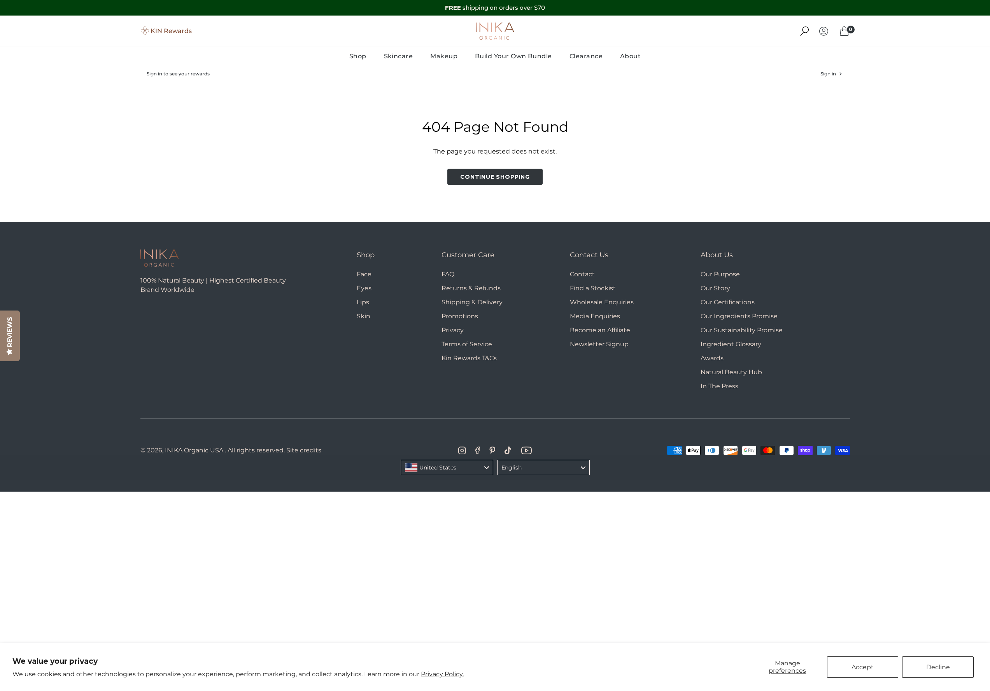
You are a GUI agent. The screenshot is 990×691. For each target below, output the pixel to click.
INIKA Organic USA (194, 450)
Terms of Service (467, 344)
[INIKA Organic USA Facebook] (477, 450)
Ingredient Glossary (731, 344)
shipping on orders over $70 (495, 7)
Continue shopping (494, 176)
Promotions (460, 316)
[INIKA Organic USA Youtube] (526, 450)
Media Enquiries (595, 316)
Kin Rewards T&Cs (469, 358)
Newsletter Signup (599, 344)
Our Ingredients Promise (739, 316)
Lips (363, 302)
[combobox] (447, 467)
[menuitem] (357, 56)
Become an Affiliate (600, 330)
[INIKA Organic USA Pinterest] (492, 450)
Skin (363, 316)
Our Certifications (728, 302)
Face (364, 274)
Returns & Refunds (471, 288)
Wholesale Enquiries (602, 302)
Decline (938, 667)
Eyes (364, 288)
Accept (863, 667)
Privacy (453, 330)
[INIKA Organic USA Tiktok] (508, 450)
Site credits (303, 450)
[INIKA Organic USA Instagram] (462, 450)
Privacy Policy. (442, 674)
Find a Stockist (593, 288)
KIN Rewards (171, 31)
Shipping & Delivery (472, 302)
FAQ (448, 274)
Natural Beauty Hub (731, 372)
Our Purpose (720, 274)
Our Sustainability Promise (742, 330)
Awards (712, 358)
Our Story (715, 288)
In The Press (719, 386)
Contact (582, 274)
